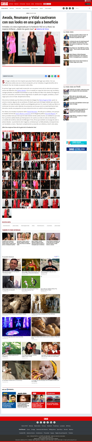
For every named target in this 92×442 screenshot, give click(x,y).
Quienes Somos (31, 433)
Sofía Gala (12, 8)
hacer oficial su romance (23, 113)
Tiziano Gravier (4, 8)
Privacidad (46, 433)
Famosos (16, 4)
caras (38, 394)
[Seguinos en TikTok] (73, 8)
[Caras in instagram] (64, 8)
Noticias (11, 4)
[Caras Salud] (77, 144)
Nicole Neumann (32, 111)
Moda (32, 4)
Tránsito (71, 433)
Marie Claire (37, 426)
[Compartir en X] (49, 76)
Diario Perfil (25, 426)
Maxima (71, 429)
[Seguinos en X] (70, 8)
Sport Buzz (60, 429)
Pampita (41, 8)
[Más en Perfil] (10, 390)
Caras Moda (49, 225)
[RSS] (51, 422)
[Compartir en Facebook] (46, 76)
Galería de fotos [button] (42, 29)
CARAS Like (47, 4)
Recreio (66, 429)
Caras (28, 429)
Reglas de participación (61, 433)
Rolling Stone (52, 429)
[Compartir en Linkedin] (55, 76)
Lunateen (62, 426)
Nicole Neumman (26, 8)
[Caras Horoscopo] (77, 150)
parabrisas (53, 394)
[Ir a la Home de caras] (4, 5)
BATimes (68, 426)
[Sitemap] (54, 422)
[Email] (58, 76)
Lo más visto (68, 32)
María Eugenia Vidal (45, 100)
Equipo (52, 433)
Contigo (33, 429)
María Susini (18, 8)
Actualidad (22, 4)
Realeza (28, 4)
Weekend (49, 426)
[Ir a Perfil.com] (88, 1)
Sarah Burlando (34, 8)
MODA (27, 13)
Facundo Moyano (50, 113)
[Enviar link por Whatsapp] (52, 76)
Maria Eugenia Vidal (25, 225)
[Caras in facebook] (67, 8)
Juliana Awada (21, 90)
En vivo (88, 4)
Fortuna (44, 426)
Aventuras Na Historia (42, 429)
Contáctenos (39, 433)
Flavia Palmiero (48, 8)
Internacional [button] (38, 4)
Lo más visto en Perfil (72, 87)
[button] (31, 49)
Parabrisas (56, 426)
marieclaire (24, 394)
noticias (9, 394)
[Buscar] (89, 8)
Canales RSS (22, 433)
